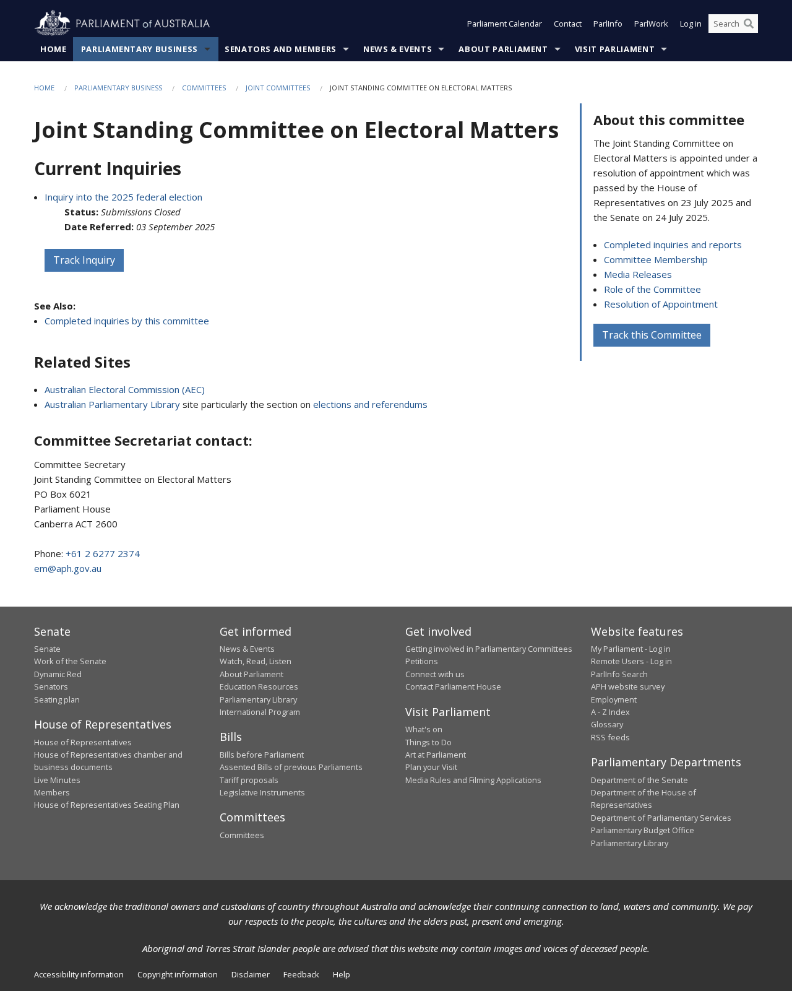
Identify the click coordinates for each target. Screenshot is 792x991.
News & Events (397, 48)
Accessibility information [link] (79, 974)
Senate (47, 648)
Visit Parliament (615, 48)
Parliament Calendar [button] (504, 23)
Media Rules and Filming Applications (473, 779)
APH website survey (628, 686)
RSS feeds (610, 737)
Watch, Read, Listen (255, 661)
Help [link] (341, 974)
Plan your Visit (431, 766)
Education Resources (259, 686)
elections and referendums (370, 404)
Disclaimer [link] (250, 974)
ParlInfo (607, 23)
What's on (423, 729)
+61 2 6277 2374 (103, 553)
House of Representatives (83, 742)
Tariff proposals (249, 779)
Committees (204, 87)
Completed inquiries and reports (673, 244)
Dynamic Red (58, 674)
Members (52, 792)
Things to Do (428, 742)
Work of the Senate (70, 661)
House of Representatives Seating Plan (106, 804)
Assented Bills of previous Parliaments (291, 766)
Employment (614, 699)
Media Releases (638, 274)
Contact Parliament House (453, 686)
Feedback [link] (301, 974)
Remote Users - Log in (631, 661)
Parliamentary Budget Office (642, 830)
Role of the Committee (652, 289)
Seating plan (57, 699)
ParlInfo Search (619, 674)
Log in (691, 23)
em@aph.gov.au (67, 568)
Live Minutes (57, 779)
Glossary (607, 724)
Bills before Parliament (262, 754)
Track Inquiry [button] (84, 260)
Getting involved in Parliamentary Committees (488, 648)
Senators (51, 686)
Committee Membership (656, 259)
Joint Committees (278, 87)
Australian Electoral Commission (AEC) (125, 389)
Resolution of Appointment (661, 304)
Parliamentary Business (139, 48)
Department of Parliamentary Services (661, 817)
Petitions (421, 661)
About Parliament (503, 48)
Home (53, 48)
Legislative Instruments (262, 792)
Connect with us (435, 674)
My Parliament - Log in (631, 648)
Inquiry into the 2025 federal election (123, 197)
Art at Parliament (435, 754)
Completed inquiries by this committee (127, 320)
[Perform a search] (748, 23)
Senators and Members (281, 48)
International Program (260, 711)
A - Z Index (610, 711)
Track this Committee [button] (652, 335)
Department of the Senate (639, 779)
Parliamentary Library (258, 699)
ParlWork (651, 23)
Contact (568, 23)
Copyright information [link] (177, 974)
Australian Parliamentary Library (112, 404)
